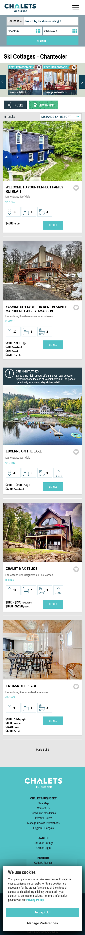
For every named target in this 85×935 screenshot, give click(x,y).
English (37, 828)
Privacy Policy (43, 818)
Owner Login (43, 847)
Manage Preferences (42, 923)
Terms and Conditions (43, 813)
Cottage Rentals (43, 862)
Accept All (43, 912)
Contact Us (43, 808)
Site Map (43, 803)
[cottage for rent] (20, 11)
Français (49, 828)
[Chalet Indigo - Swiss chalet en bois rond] (25, 84)
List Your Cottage (43, 843)
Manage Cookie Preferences (43, 823)
